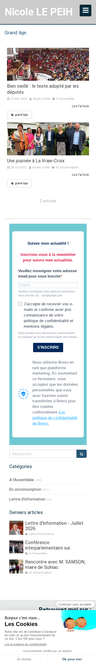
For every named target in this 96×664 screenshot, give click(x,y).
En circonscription (25, 489)
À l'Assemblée (21, 479)
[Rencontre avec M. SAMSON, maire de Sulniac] (16, 567)
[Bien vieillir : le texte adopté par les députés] (48, 64)
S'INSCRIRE (48, 347)
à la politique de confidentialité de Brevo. (54, 418)
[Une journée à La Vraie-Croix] (48, 138)
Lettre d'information (27, 499)
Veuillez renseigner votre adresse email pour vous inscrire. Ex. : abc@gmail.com (46, 293)
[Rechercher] (81, 454)
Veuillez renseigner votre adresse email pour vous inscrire (47, 273)
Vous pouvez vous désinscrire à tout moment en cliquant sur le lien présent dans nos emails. (48, 335)
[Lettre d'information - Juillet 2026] (16, 528)
